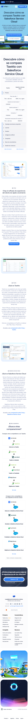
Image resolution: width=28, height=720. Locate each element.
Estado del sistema (7, 709)
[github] (21, 604)
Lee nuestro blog (18, 632)
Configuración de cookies (18, 644)
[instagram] (17, 604)
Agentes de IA (18, 620)
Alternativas (5, 622)
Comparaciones (6, 620)
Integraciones (5, 624)
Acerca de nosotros (7, 632)
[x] (13, 604)
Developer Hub (6, 626)
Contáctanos (5, 635)
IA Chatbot (17, 622)
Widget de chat (18, 617)
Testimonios (6, 617)
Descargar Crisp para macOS (17, 606)
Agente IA (12, 718)
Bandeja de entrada (19, 624)
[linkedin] (19, 604)
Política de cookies (19, 641)
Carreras (4, 637)
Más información (8, 149)
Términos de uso (18, 637)
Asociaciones (5, 641)
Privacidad (17, 639)
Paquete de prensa (7, 639)
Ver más (14, 490)
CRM (16, 626)
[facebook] (11, 604)
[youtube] (15, 604)
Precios (17, 718)
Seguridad (17, 635)
